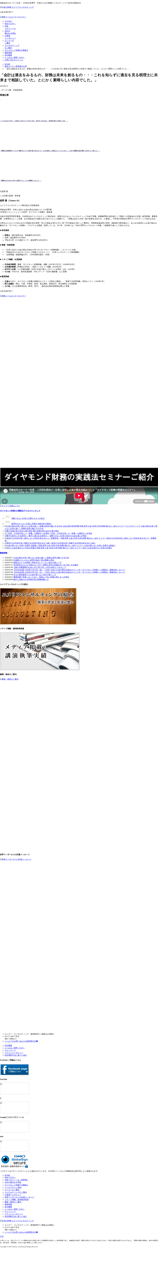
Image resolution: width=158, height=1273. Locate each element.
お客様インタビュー (13, 1195)
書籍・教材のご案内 (13, 1202)
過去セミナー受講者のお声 (16, 66)
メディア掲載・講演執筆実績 (17, 1200)
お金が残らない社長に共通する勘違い (100, 545)
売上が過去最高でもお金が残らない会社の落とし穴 (34, 575)
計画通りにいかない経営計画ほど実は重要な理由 (33, 560)
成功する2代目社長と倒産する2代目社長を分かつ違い (73, 543)
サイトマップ (10, 1050)
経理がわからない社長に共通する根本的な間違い (31, 524)
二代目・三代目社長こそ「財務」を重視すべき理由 (71, 533)
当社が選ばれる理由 (13, 1182)
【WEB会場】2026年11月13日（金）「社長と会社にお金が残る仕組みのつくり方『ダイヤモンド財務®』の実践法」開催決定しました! (69, 570)
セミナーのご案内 (12, 1190)
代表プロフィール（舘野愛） (17, 1180)
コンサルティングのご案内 (16, 1192)
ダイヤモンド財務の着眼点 (16, 1185)
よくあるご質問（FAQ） (15, 58)
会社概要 (8, 55)
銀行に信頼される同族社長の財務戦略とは (31, 579)
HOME (7, 64)
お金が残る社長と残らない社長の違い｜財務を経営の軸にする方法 (41, 558)
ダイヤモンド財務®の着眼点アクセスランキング (20, 511)
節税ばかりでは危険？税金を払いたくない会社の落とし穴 (37, 563)
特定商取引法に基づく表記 (16, 1055)
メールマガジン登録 (13, 1187)
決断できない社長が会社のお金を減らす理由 (68, 536)
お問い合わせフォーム (14, 60)
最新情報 (8, 53)
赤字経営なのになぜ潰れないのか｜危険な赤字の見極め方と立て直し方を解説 (45, 565)
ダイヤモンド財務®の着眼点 (16, 50)
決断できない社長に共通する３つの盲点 (28, 518)
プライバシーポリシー (14, 1053)
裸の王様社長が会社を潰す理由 (46, 531)
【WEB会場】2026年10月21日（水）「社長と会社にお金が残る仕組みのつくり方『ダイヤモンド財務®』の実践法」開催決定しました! (69, 572)
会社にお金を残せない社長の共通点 (97, 548)
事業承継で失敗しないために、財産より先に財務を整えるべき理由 (41, 577)
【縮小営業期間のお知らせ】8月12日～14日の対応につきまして (39, 567)
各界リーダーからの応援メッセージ (19, 1197)
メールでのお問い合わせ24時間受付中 (20, 1041)
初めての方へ (10, 24)
